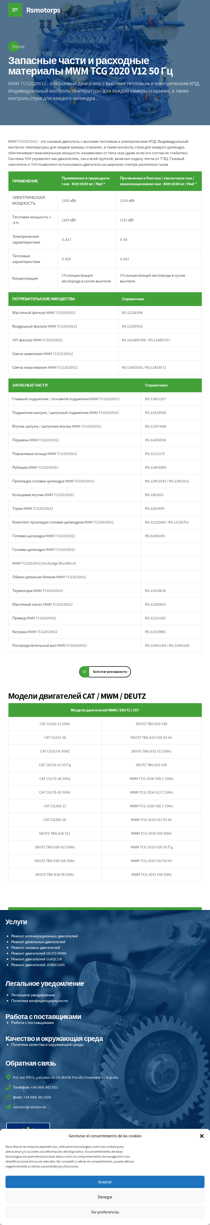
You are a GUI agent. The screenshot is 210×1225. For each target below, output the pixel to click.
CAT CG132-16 (55, 737)
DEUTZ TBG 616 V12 (54, 833)
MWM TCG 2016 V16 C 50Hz (151, 805)
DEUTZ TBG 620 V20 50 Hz (151, 737)
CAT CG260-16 (54, 819)
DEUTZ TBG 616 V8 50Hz (55, 874)
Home (18, 46)
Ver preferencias (105, 1212)
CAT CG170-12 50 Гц (55, 764)
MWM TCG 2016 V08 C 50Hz (151, 778)
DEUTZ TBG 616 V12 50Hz (55, 847)
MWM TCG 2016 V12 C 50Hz (151, 792)
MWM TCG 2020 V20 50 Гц (152, 847)
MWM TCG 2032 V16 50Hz (152, 874)
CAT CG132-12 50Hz (55, 723)
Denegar (105, 1197)
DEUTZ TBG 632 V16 (151, 764)
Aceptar (105, 1181)
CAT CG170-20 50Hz (55, 792)
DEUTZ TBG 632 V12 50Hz (151, 751)
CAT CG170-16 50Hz (55, 778)
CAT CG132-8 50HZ (55, 751)
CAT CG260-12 (55, 805)
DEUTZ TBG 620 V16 (151, 723)
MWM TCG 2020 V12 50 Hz (151, 819)
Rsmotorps (43, 10)
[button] (202, 1136)
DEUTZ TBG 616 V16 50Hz (55, 860)
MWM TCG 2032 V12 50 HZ (151, 860)
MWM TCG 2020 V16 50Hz (151, 833)
